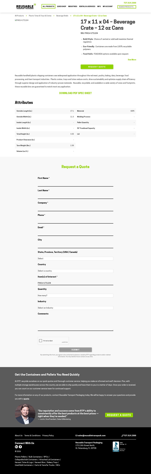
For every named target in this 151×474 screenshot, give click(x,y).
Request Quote (97, 67)
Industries (72, 6)
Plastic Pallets (21, 457)
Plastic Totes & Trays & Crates (40, 16)
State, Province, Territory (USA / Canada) (57, 252)
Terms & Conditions (32, 436)
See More (132, 60)
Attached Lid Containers (49, 460)
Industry (42, 302)
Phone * (41, 215)
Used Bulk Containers (24, 465)
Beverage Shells (62, 16)
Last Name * (43, 191)
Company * (43, 203)
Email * (41, 228)
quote (26, 399)
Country (42, 265)
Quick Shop (61, 6)
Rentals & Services (87, 6)
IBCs (58, 465)
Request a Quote (119, 415)
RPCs (46, 457)
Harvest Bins (40, 463)
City (40, 240)
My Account (108, 6)
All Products (48, 6)
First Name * (44, 178)
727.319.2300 (130, 3)
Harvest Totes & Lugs (24, 463)
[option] (45, 37)
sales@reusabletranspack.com (91, 436)
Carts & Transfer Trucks (44, 465)
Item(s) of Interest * (47, 277)
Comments (43, 314)
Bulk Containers (35, 457)
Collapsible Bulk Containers (26, 460)
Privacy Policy (48, 436)
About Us (18, 436)
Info (99, 6)
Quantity (42, 289)
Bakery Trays (52, 463)
